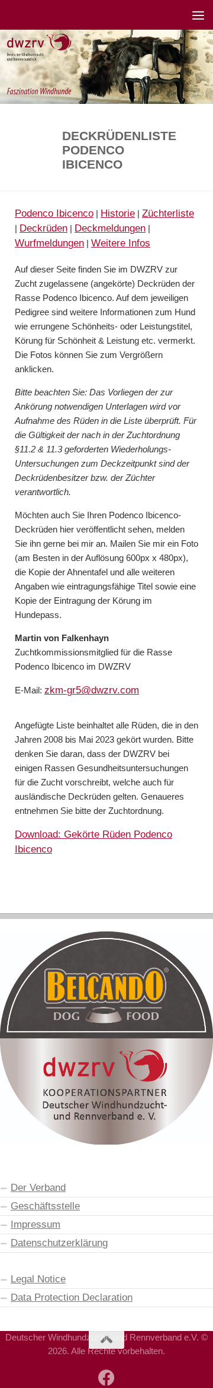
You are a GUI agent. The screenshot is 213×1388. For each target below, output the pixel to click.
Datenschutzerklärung (59, 1242)
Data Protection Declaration (72, 1297)
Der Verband (38, 1187)
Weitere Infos (120, 242)
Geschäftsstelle (45, 1205)
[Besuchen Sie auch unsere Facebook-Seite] (106, 1378)
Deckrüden (43, 228)
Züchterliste (168, 213)
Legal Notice (38, 1278)
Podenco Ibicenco (54, 213)
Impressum (35, 1224)
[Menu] (198, 15)
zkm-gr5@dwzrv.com (91, 690)
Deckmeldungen (110, 228)
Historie (118, 213)
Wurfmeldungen (49, 242)
